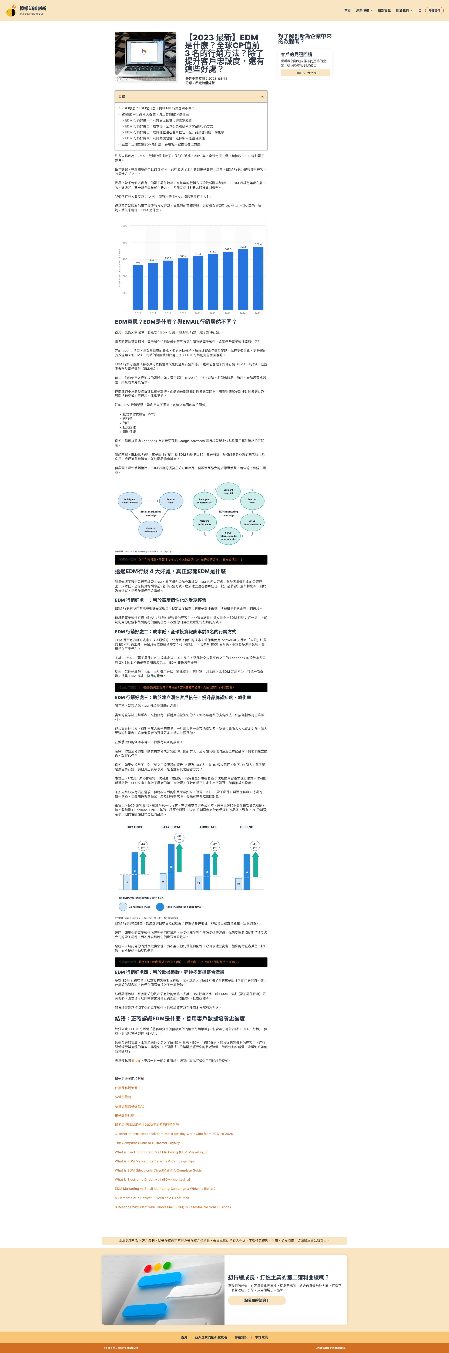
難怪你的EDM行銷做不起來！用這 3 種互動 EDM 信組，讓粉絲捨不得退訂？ (189, 962)
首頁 (347, 10)
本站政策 (261, 1337)
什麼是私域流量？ (128, 1088)
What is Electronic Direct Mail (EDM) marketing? (152, 1179)
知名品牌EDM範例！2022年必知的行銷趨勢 (147, 1124)
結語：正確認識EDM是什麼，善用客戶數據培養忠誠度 (161, 144)
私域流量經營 (205, 83)
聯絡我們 (434, 10)
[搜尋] (420, 10)
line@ (136, 1060)
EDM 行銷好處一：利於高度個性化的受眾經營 (158, 120)
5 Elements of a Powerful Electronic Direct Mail (152, 1198)
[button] (262, 96)
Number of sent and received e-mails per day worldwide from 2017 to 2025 (174, 1134)
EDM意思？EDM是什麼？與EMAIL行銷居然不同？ (158, 108)
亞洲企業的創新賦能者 (211, 1337)
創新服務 (362, 10)
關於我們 (402, 10)
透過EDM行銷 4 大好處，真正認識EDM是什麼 (155, 114)
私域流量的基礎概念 (129, 1106)
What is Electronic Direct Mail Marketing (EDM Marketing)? (161, 1152)
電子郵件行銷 (124, 1115)
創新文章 (384, 10)
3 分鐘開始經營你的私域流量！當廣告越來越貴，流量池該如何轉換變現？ (187, 687)
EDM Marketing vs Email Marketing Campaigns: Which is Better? (165, 1188)
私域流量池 (123, 1097)
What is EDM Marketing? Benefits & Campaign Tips (155, 1161)
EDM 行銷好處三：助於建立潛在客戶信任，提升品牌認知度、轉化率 (174, 132)
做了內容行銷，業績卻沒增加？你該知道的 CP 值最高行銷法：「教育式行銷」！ (191, 559)
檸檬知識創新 (33, 8)
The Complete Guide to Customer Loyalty (147, 1143)
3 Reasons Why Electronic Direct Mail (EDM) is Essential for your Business (173, 1207)
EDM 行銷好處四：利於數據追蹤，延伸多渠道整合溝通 (165, 138)
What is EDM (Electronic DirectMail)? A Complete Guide (158, 1170)
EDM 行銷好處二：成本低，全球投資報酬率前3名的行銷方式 (169, 126)
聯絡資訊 (241, 1337)
